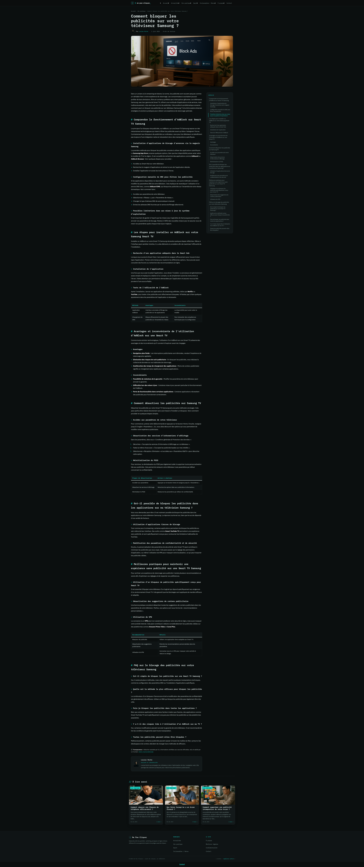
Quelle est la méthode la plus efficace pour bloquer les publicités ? (220, 214)
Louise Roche (143, 31)
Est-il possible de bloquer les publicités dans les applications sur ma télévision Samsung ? (219, 166)
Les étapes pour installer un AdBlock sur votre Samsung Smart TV (219, 120)
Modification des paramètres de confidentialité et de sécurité (219, 176)
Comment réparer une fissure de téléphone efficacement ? (145, 808)
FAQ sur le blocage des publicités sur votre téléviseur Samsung (219, 203)
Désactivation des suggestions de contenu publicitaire (219, 195)
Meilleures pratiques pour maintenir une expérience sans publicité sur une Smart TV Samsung (218, 183)
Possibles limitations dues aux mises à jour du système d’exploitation (220, 115)
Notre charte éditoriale (146, 752)
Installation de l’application (218, 130)
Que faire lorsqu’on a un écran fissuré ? (181, 808)
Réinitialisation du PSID (216, 161)
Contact (229, 3)
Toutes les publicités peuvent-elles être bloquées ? (219, 229)
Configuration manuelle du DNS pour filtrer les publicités (220, 110)
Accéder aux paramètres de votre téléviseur (219, 153)
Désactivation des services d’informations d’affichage (217, 158)
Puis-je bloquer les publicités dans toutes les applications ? (219, 220)
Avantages (213, 142)
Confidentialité (211, 848)
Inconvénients (214, 145)
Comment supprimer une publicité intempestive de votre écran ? (217, 808)
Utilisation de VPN (215, 199)
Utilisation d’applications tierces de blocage (220, 172)
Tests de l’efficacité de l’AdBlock (219, 132)
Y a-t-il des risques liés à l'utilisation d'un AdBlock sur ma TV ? (220, 224)
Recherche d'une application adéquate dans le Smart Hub (218, 126)
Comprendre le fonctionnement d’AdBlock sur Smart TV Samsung (219, 99)
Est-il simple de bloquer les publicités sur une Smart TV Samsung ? (217, 208)
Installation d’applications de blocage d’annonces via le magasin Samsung (219, 105)
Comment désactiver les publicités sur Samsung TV (219, 148)
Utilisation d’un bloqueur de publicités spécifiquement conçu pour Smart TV (219, 190)
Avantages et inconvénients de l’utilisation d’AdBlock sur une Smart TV (218, 137)
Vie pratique (186, 3)
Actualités (175, 3)
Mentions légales (212, 844)
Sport (195, 3)
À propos (221, 3)
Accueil (165, 3)
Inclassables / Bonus (207, 3)
